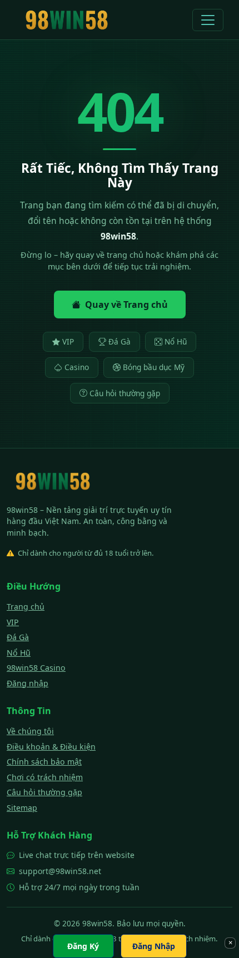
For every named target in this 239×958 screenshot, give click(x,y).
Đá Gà (119, 341)
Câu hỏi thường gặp (124, 393)
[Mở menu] (207, 20)
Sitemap (22, 807)
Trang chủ (25, 606)
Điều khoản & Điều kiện (51, 746)
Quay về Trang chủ (126, 304)
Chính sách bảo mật (44, 761)
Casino (76, 367)
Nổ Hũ (176, 341)
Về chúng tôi (30, 731)
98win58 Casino (36, 667)
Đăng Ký (83, 946)
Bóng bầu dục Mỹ (154, 367)
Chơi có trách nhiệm (45, 777)
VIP (68, 341)
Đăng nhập (27, 683)
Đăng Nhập (153, 946)
